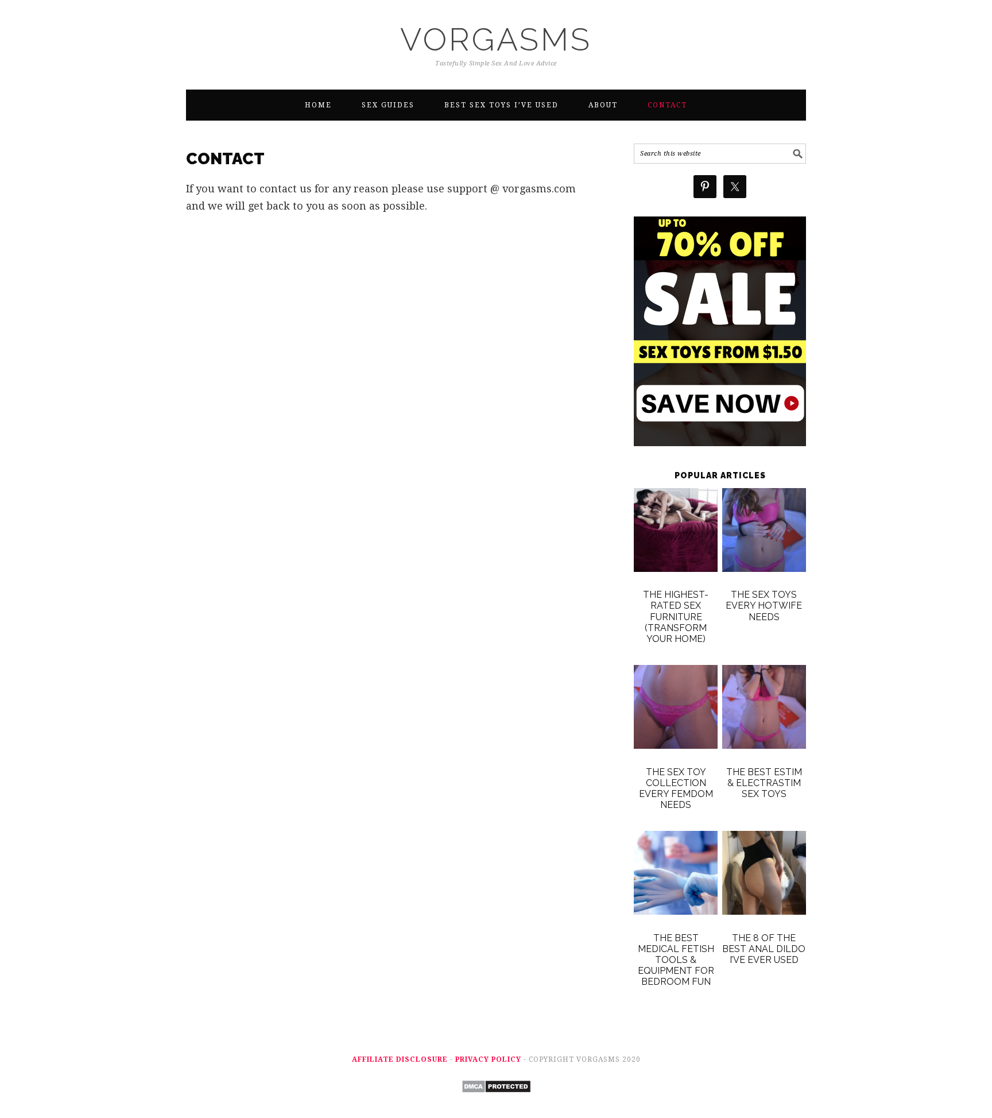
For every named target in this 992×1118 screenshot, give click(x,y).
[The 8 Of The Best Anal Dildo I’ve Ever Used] (764, 875)
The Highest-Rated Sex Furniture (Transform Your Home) (675, 616)
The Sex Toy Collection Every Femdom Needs (676, 789)
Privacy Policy (488, 1059)
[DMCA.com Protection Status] (496, 1101)
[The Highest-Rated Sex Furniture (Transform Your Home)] (676, 532)
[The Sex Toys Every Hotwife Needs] (764, 532)
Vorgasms (496, 39)
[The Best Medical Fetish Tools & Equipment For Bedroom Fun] (676, 875)
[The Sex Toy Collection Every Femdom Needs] (676, 709)
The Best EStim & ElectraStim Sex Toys (764, 783)
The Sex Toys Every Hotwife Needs (764, 605)
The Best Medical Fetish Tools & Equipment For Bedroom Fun (676, 960)
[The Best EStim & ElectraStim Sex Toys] (764, 709)
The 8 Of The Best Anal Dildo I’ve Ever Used (763, 949)
